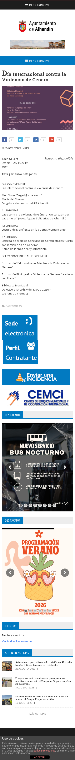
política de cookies (44, 750)
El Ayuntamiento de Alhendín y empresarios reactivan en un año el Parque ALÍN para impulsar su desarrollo (43, 681)
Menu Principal (39, 5)
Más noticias (37, 713)
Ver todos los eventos (17, 641)
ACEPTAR (39, 757)
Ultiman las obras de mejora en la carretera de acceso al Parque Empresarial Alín (41, 698)
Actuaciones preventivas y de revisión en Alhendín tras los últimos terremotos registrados (43, 663)
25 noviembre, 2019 (16, 148)
